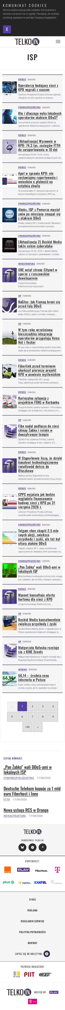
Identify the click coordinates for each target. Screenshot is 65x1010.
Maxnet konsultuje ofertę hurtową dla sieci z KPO (36, 597)
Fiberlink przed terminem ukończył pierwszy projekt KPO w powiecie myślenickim (39, 370)
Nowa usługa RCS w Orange (26, 810)
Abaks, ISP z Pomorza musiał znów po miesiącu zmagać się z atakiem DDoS (39, 213)
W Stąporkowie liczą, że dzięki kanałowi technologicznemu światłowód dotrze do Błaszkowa (40, 464)
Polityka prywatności (32, 932)
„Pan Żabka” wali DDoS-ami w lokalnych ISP (39, 569)
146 (27, 727)
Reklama (32, 910)
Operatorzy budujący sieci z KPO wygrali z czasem (38, 87)
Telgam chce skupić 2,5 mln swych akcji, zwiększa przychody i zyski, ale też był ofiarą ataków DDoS (39, 537)
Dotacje (22, 79)
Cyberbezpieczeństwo (29, 107)
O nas (32, 899)
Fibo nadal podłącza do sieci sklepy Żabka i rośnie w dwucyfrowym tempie (38, 430)
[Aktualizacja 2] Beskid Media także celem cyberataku (40, 244)
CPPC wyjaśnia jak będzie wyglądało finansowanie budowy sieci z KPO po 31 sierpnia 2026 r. (36, 500)
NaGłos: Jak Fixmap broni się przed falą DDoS (39, 304)
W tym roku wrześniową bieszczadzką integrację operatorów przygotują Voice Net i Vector (39, 336)
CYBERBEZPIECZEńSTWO (19, 777)
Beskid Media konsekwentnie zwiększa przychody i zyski (39, 621)
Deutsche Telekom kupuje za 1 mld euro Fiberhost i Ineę (32, 791)
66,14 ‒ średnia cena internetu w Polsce (33, 677)
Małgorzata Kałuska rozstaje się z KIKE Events (38, 649)
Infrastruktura (26, 263)
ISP (19, 295)
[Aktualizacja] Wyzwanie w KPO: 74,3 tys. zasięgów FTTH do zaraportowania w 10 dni (39, 145)
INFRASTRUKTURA (15, 815)
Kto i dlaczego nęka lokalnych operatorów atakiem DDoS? (39, 115)
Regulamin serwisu (32, 921)
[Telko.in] (27, 41)
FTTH (7, 799)
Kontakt (32, 943)
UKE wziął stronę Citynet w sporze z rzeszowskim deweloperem (37, 274)
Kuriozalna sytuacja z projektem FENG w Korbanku (38, 400)
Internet (22, 669)
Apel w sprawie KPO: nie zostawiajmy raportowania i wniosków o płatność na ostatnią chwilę (38, 179)
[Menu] (58, 42)
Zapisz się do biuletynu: (29, 954)
